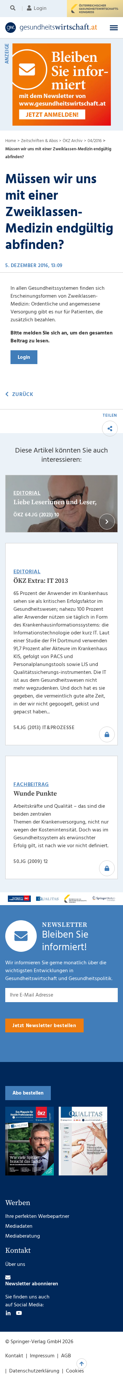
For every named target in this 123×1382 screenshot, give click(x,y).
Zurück (22, 394)
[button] (114, 27)
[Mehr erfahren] (19, 898)
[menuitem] (14, 8)
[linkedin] (8, 1313)
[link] (51, 27)
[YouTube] (19, 1313)
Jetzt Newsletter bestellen (44, 1026)
